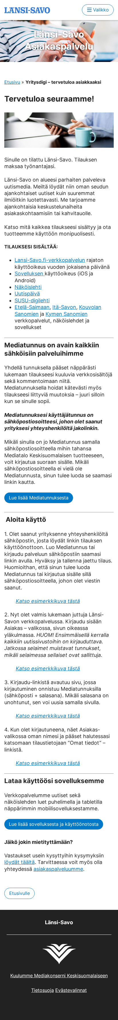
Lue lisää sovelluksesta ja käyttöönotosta (54, 824)
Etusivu (12, 82)
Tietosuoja (42, 990)
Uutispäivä (27, 294)
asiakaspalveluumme (58, 869)
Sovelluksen (30, 273)
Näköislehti (28, 287)
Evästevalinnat (71, 990)
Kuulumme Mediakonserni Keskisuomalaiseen (59, 975)
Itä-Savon (64, 307)
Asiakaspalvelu (59, 40)
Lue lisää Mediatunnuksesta (38, 498)
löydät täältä (19, 862)
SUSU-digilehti (32, 300)
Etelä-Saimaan (32, 307)
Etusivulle (19, 893)
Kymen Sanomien (67, 314)
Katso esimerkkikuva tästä (48, 601)
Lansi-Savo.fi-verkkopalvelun (50, 260)
